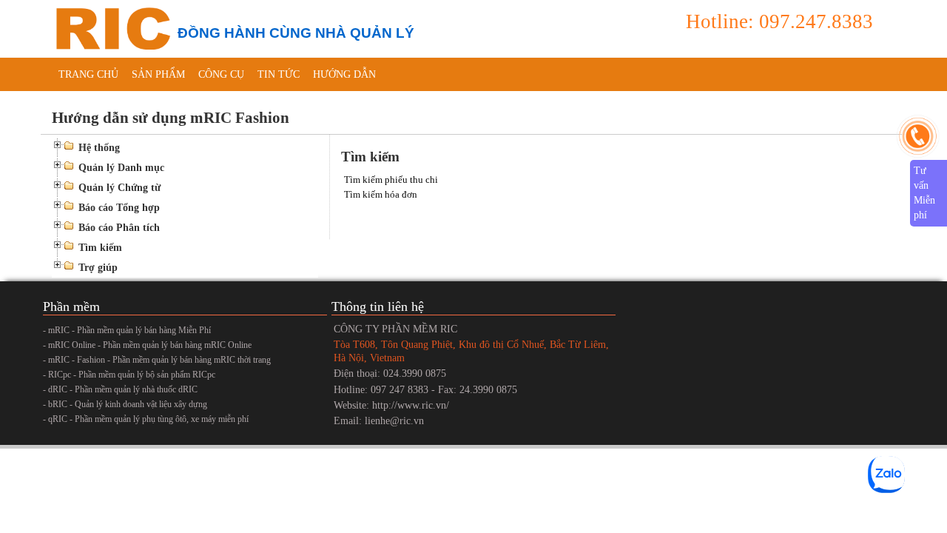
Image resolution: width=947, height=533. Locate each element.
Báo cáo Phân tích (119, 227)
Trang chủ (88, 74)
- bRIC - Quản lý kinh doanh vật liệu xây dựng (125, 404)
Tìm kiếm (100, 247)
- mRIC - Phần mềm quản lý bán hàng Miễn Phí (127, 330)
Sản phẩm (158, 74)
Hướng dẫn (344, 74)
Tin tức (278, 74)
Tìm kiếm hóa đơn (380, 194)
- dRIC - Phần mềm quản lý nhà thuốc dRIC (120, 389)
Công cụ (221, 74)
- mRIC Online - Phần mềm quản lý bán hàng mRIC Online (147, 345)
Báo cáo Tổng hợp (119, 207)
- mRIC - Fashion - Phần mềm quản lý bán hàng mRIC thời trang (157, 360)
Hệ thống (99, 147)
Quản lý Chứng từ (119, 187)
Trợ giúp (98, 267)
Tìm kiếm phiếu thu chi (391, 179)
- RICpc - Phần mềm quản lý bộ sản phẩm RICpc (129, 374)
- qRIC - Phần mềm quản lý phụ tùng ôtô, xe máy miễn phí (146, 419)
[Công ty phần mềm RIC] (111, 27)
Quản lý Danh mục (121, 167)
